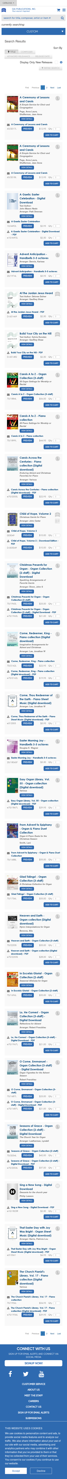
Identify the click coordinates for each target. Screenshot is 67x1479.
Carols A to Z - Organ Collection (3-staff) (32, 394)
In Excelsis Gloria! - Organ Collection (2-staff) (34, 990)
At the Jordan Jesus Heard (36, 293)
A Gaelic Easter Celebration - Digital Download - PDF (35, 233)
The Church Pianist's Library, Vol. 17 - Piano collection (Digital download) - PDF (33, 1309)
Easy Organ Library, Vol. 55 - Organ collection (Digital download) (35, 783)
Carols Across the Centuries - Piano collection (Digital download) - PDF (34, 491)
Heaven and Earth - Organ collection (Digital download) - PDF (34, 952)
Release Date (42, 56)
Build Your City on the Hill (35, 333)
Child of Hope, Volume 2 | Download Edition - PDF (35, 542)
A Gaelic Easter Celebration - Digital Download (32, 198)
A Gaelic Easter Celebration (25, 221)
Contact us (33, 1406)
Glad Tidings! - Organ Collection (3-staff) (32, 894)
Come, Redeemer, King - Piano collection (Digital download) (36, 637)
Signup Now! (34, 1363)
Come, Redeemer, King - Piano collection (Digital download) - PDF (32, 673)
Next (52, 87)
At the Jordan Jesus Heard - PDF (27, 312)
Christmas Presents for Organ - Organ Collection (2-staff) (30, 598)
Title (12, 52)
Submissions (33, 1418)
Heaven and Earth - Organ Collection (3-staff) (34, 940)
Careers (33, 1401)
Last (59, 87)
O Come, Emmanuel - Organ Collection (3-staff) (33, 1091)
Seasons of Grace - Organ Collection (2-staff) (34, 1151)
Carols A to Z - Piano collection (27, 436)
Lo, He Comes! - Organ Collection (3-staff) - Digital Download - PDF (33, 1039)
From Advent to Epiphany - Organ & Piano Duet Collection (36, 828)
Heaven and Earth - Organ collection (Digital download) (35, 919)
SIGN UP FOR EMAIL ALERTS (33, 1412)
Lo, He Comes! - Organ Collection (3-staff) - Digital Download (34, 1016)
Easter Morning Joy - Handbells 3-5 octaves (33, 757)
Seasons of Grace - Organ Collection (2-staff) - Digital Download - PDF (35, 1162)
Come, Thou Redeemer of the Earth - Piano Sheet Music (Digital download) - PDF (33, 718)
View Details (26, 119)
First (27, 87)
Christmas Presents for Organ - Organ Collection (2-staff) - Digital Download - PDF (33, 611)
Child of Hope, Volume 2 (35, 513)
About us (34, 1389)
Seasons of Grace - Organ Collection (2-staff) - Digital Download (36, 1129)
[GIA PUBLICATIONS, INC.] (3, 10)
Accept (16, 1471)
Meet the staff (33, 1395)
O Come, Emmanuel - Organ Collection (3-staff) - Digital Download (36, 1065)
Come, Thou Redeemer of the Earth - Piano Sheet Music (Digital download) (36, 699)
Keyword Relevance (18, 56)
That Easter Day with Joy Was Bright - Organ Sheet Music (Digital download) (35, 1231)
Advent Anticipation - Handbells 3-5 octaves (34, 271)
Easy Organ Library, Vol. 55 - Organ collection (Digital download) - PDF (34, 802)
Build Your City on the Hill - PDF (27, 352)
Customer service (33, 1384)
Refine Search (51, 68)
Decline (41, 1471)
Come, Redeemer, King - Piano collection (33, 661)
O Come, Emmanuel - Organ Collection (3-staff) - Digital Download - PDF (33, 1103)
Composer (27, 52)
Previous (35, 87)
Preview (27, 128)
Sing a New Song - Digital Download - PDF (32, 1207)
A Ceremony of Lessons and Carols (29, 124)
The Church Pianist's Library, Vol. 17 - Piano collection (33, 1298)
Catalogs (8, 3)
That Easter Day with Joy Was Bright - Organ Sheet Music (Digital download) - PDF (33, 1250)
